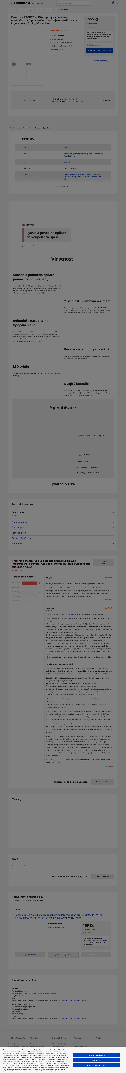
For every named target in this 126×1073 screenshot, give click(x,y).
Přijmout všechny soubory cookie (96, 1065)
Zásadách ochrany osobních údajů (36, 1069)
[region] (63, 1060)
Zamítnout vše (96, 1060)
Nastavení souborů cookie (96, 1055)
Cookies (21, 1069)
